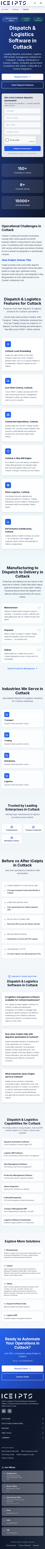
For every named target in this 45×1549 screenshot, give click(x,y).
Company (22, 1438)
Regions (22, 1428)
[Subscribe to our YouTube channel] (10, 1411)
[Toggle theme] (35, 3)
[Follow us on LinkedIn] (4, 1411)
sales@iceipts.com (12, 1513)
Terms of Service (25, 1545)
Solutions (15, 9)
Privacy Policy (11, 1545)
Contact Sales (22, 1377)
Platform (22, 1419)
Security (36, 1545)
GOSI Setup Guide (8, 1454)
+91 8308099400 (12, 1523)
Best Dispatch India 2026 (10, 1451)
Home (6, 9)
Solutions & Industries (22, 1423)
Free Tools (22, 1433)
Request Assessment (22, 148)
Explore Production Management (21, 668)
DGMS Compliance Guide (25, 1454)
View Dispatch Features (22, 85)
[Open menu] (41, 3)
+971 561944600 (12, 1533)
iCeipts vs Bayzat (8, 1458)
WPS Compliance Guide (29, 1451)
